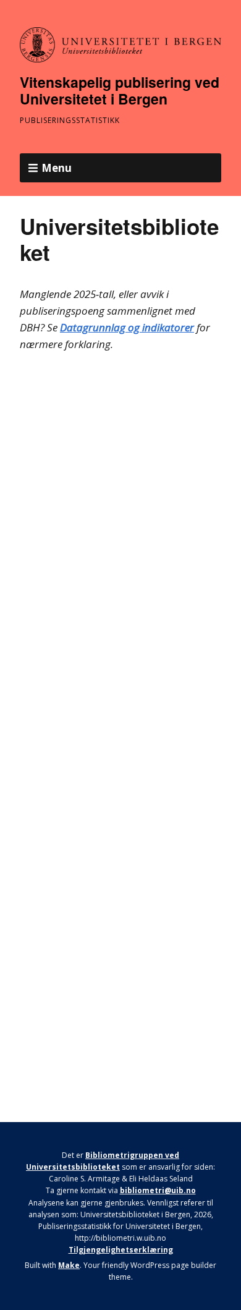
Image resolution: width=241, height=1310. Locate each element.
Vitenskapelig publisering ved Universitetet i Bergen (119, 90)
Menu (56, 168)
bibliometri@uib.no (158, 1190)
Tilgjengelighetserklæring (121, 1249)
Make (69, 1265)
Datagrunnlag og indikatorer (127, 327)
